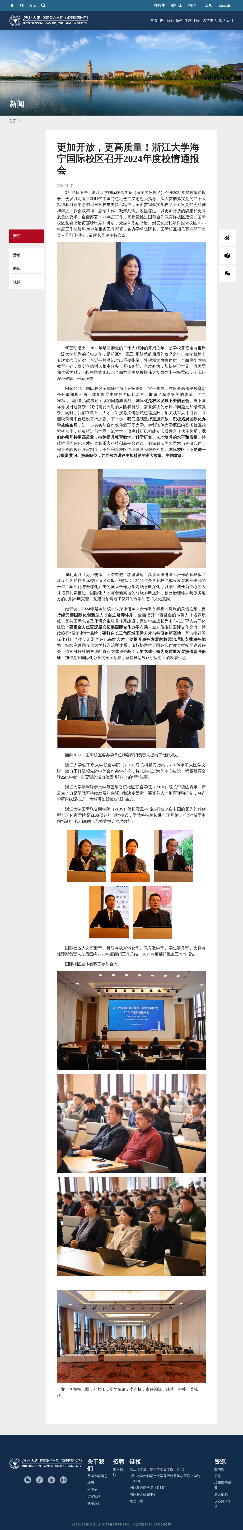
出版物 (92, 1489)
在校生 (159, 5)
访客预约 (94, 1496)
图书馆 (219, 1469)
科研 (197, 20)
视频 (17, 282)
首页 (154, 20)
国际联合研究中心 (143, 1494)
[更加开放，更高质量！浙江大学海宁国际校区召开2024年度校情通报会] (227, 255)
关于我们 (166, 20)
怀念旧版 (136, 1500)
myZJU (207, 5)
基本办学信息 (97, 1475)
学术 (188, 20)
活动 (17, 255)
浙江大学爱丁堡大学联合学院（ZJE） (158, 1469)
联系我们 (94, 1503)
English (224, 5)
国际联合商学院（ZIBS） (148, 1487)
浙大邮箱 (221, 1494)
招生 (179, 20)
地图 (90, 1482)
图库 (17, 269)
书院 (217, 1475)
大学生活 (210, 20)
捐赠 (192, 5)
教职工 (176, 5)
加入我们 (226, 20)
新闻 (17, 236)
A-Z (32, 5)
